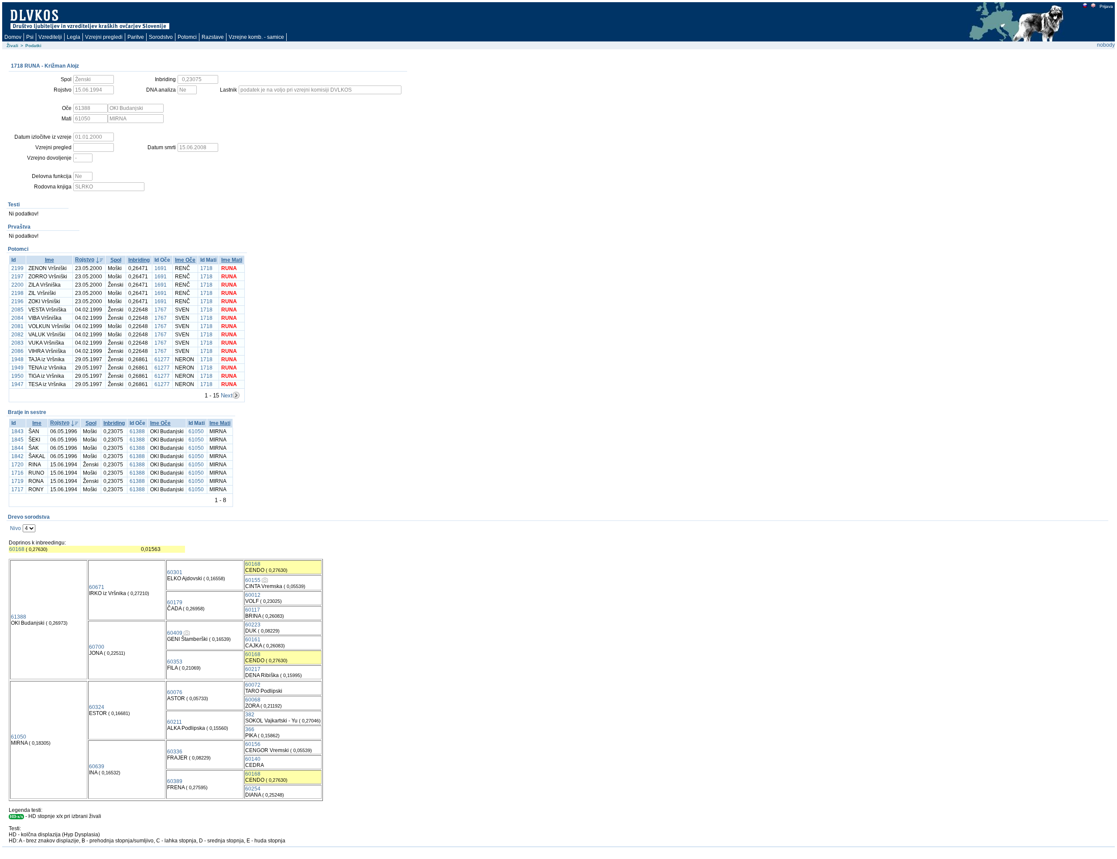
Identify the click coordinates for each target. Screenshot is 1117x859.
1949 (17, 368)
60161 (252, 640)
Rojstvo (84, 260)
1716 (17, 473)
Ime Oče (185, 260)
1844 (17, 448)
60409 (174, 633)
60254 (252, 789)
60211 (174, 722)
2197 (17, 277)
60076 (174, 692)
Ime (49, 260)
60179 (174, 602)
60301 (174, 572)
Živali (12, 45)
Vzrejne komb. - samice (256, 37)
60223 (252, 625)
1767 (160, 310)
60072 (252, 685)
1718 (206, 268)
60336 (174, 752)
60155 (252, 580)
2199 (17, 268)
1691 (160, 268)
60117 (252, 610)
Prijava (1106, 6)
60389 (174, 781)
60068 (252, 700)
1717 (17, 489)
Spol (115, 260)
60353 (174, 662)
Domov (12, 37)
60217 (252, 669)
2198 (17, 293)
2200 (17, 285)
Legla (73, 37)
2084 (17, 318)
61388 (137, 431)
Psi (30, 37)
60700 (96, 647)
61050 (196, 431)
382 (249, 715)
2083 (17, 343)
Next (227, 395)
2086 (17, 351)
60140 (252, 759)
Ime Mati (231, 260)
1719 (17, 481)
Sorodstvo (161, 37)
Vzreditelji (50, 37)
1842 (17, 456)
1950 (17, 376)
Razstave (213, 37)
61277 (162, 359)
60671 (96, 587)
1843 (17, 431)
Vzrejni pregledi (104, 37)
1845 (17, 440)
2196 (17, 301)
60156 (252, 744)
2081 (17, 326)
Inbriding (139, 260)
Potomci (187, 37)
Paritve (135, 37)
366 (249, 729)
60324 (96, 707)
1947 (17, 384)
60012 (252, 595)
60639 (96, 766)
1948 (17, 359)
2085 (17, 310)
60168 (16, 549)
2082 (17, 335)
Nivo (15, 528)
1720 (17, 465)
